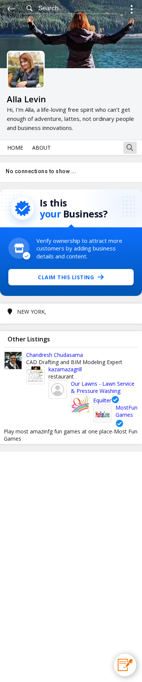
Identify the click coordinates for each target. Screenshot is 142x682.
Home (15, 147)
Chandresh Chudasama (54, 354)
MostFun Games (126, 411)
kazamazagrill (65, 369)
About (41, 147)
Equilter (102, 400)
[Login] (132, 10)
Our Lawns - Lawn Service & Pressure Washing (102, 387)
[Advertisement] (71, 566)
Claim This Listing (66, 277)
